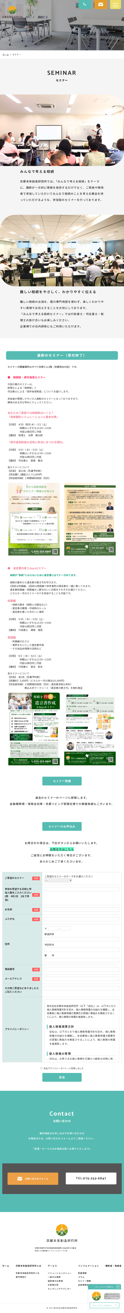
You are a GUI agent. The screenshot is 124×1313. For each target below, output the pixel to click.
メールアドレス (13, 978)
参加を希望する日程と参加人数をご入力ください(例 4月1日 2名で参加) (18, 894)
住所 (7, 944)
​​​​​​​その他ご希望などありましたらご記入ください (22, 989)
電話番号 (10, 969)
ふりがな (10, 919)
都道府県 (49, 934)
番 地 (49, 955)
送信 (62, 1077)
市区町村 (49, 944)
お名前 (8, 909)
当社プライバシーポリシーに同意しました (64, 1068)
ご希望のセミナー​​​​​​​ (14, 878)
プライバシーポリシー (17, 1029)
